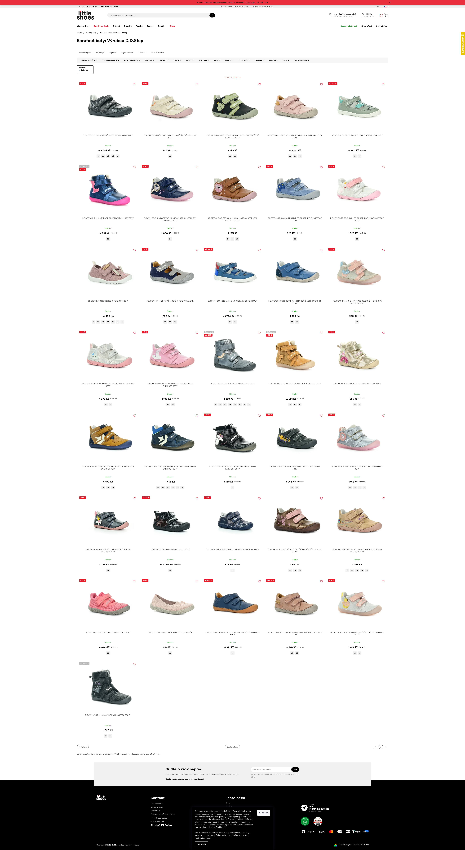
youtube (166, 825)
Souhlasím (264, 813)
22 (230, 156)
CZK (377, 6)
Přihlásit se (295, 769)
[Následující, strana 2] (381, 747)
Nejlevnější (100, 53)
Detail (106, 129)
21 (228, 239)
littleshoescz (155, 825)
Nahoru (84, 747)
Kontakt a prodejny (88, 6)
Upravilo (361, 845)
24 (235, 156)
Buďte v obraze (152, 825)
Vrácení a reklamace (110, 6)
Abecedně (142, 53)
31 (118, 156)
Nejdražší (112, 53)
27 (355, 156)
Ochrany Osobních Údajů (226, 835)
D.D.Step (84, 70)
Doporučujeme (85, 53)
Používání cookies (202, 838)
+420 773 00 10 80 (158, 821)
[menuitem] (83, 26)
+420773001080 (159, 825)
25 (98, 156)
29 (170, 322)
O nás (228, 803)
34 (249, 405)
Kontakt (229, 807)
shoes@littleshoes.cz (159, 818)
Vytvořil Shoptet (345, 845)
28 (108, 156)
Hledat (212, 15)
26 (103, 156)
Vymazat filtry (231, 77)
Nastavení (201, 844)
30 (113, 156)
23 (103, 322)
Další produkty (232, 747)
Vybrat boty (250, 2)
